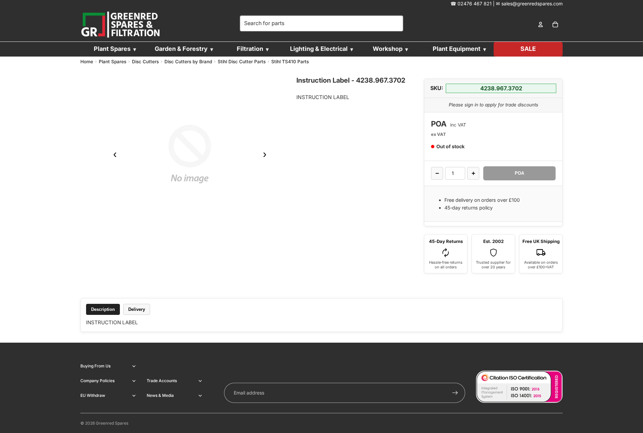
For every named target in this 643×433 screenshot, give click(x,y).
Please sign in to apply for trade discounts (493, 104)
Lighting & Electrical (319, 48)
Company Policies (97, 380)
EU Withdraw (92, 395)
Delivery (136, 309)
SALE (528, 48)
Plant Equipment (457, 48)
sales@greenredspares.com (532, 3)
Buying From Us (95, 365)
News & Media (160, 395)
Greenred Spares (112, 423)
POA (519, 173)
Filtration (250, 48)
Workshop (388, 48)
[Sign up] (455, 393)
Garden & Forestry (181, 48)
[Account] (540, 24)
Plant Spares (112, 48)
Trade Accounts (162, 380)
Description (103, 309)
